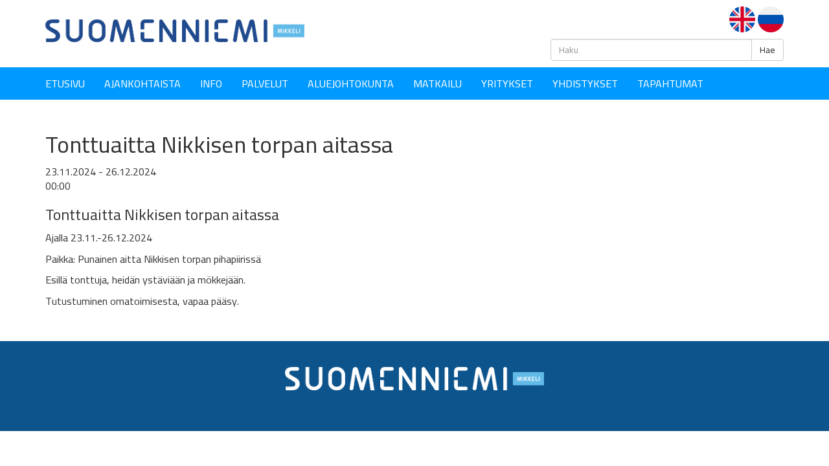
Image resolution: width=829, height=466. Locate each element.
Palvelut (265, 83)
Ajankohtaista (142, 83)
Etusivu (65, 83)
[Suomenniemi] (174, 29)
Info (211, 83)
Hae (767, 49)
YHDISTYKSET (585, 83)
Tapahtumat (670, 83)
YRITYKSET (507, 83)
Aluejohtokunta (351, 83)
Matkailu (437, 83)
